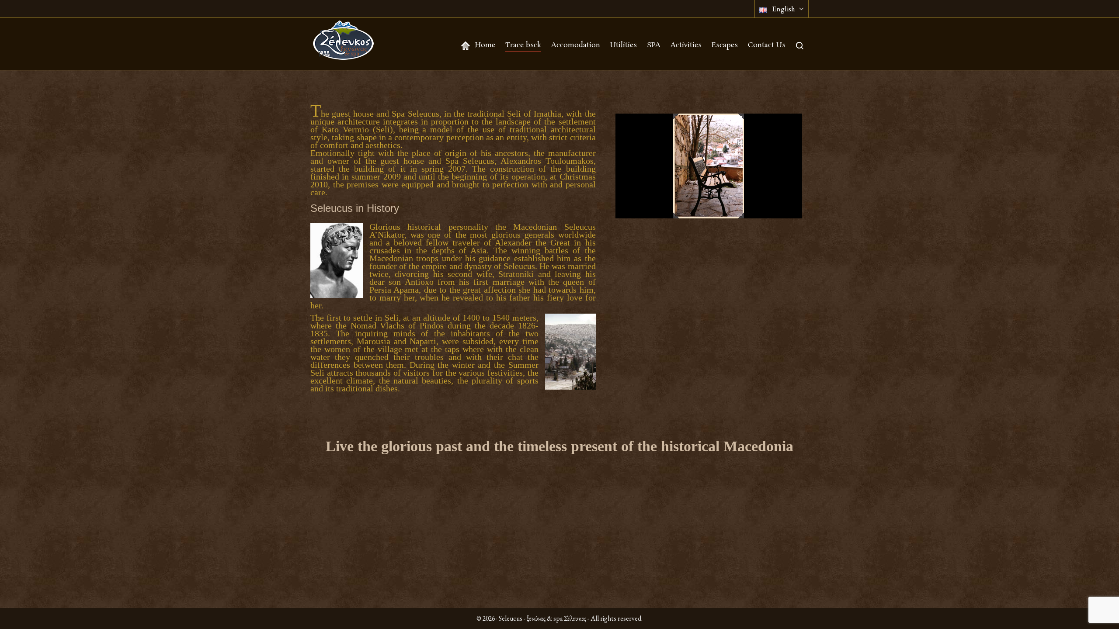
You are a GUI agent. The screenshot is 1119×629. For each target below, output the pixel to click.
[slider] (666, 207)
